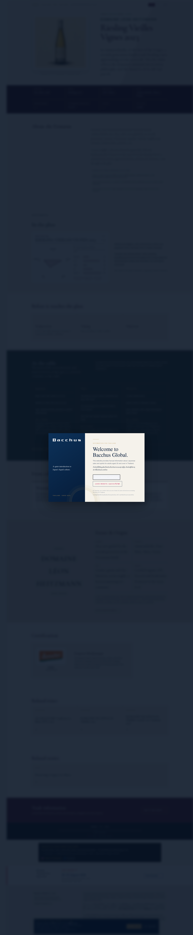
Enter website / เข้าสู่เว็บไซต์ (106, 477)
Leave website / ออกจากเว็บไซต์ (107, 484)
